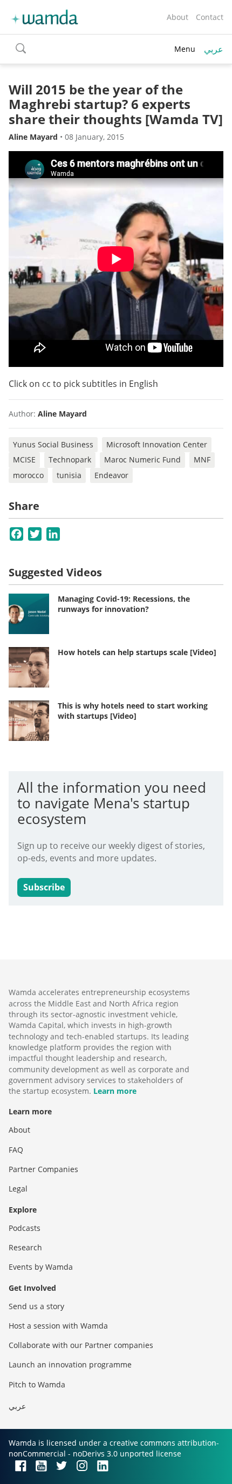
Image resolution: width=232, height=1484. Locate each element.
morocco (28, 475)
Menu (184, 49)
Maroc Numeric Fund (142, 459)
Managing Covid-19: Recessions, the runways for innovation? (124, 604)
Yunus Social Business (53, 444)
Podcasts (24, 1228)
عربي (213, 49)
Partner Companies (43, 1169)
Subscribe (44, 887)
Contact (209, 17)
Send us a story (36, 1306)
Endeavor (111, 475)
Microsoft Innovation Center (156, 444)
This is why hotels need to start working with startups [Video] (133, 710)
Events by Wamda (41, 1267)
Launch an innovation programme (70, 1364)
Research (25, 1247)
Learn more (115, 1091)
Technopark (70, 459)
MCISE (24, 459)
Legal (18, 1188)
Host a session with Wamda (58, 1325)
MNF (202, 459)
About (177, 17)
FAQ (16, 1150)
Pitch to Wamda (37, 1384)
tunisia (69, 475)
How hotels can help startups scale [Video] (137, 652)
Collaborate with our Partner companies (81, 1345)
